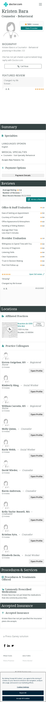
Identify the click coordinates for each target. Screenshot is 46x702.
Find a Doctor (27, 661)
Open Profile (36, 371)
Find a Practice (8, 661)
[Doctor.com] (12, 4)
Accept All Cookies (23, 698)
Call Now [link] (24, 66)
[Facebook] (4, 645)
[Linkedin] (8, 645)
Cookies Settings (23, 687)
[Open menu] (40, 4)
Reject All (23, 693)
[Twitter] (12, 645)
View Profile (39, 324)
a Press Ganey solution (15, 636)
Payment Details (23, 175)
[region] (23, 687)
